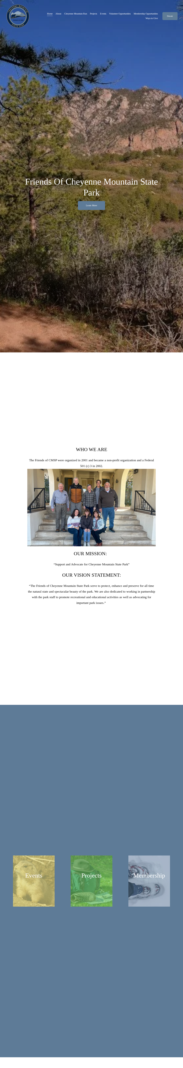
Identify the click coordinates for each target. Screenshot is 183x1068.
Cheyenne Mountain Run (75, 13)
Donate (170, 16)
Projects (93, 13)
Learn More (91, 205)
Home (50, 13)
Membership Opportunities (146, 13)
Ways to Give (152, 18)
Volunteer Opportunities (120, 13)
